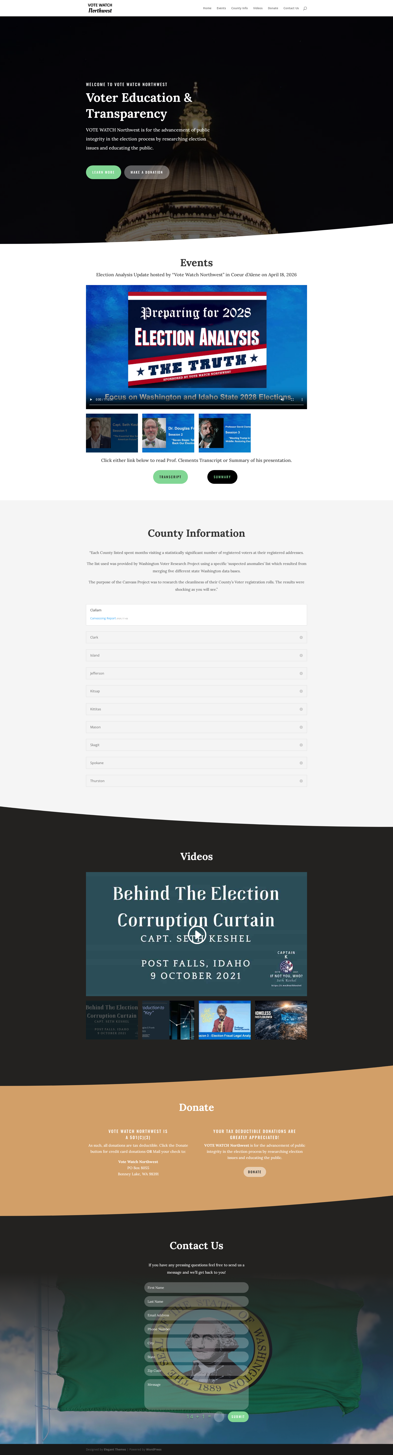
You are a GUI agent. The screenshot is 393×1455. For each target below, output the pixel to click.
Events (221, 8)
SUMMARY (222, 476)
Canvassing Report (103, 618)
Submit (238, 1416)
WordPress (153, 1449)
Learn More (103, 172)
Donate (273, 8)
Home (207, 8)
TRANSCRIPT (170, 476)
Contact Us (291, 8)
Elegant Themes (115, 1449)
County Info (239, 8)
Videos (258, 8)
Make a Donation (147, 172)
